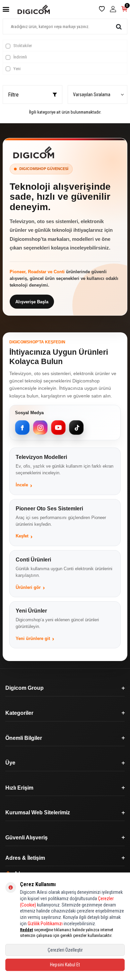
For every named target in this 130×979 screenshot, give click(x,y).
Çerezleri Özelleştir (65, 950)
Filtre (13, 95)
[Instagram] (40, 427)
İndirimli (19, 56)
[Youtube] (58, 427)
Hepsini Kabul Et (65, 964)
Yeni (16, 68)
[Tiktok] (76, 427)
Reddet (26, 929)
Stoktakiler (22, 45)
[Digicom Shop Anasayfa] (34, 152)
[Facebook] (22, 427)
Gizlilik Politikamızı (45, 923)
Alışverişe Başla (31, 301)
